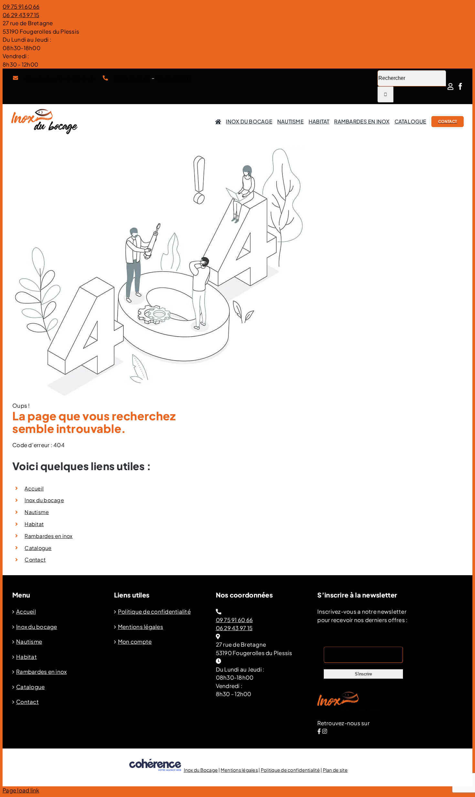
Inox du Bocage (201, 770)
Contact (35, 559)
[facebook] (460, 86)
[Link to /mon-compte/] (450, 86)
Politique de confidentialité (154, 611)
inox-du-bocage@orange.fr (59, 77)
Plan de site (335, 770)
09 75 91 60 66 (21, 6)
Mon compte (135, 641)
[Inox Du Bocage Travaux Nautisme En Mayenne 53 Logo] (44, 111)
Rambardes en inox (48, 536)
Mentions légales (140, 626)
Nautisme (37, 512)
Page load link (21, 790)
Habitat (34, 524)
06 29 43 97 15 (21, 14)
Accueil (34, 488)
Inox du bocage (44, 500)
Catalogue (38, 547)
